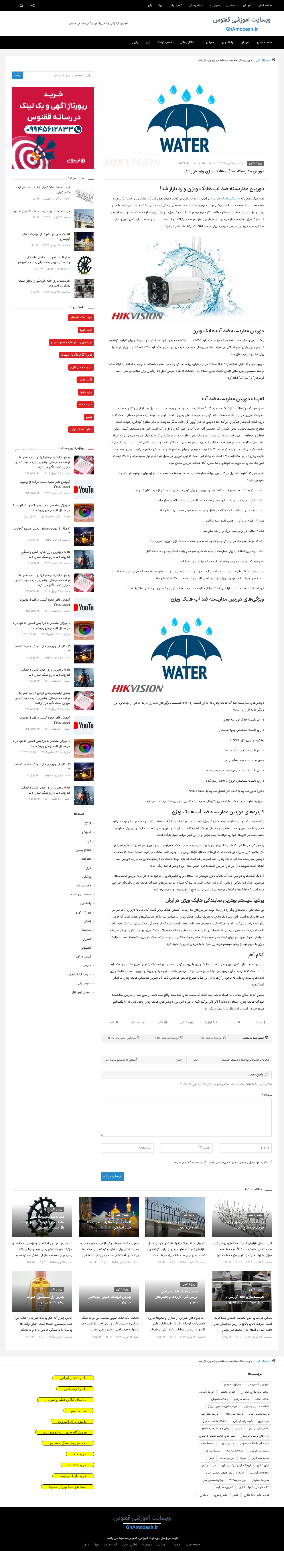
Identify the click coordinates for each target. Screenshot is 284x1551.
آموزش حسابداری (232, 1384)
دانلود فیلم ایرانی (73, 1378)
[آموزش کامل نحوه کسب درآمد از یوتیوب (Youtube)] (84, 489)
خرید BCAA (77, 1465)
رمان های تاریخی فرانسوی (215, 1428)
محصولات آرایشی (259, 1473)
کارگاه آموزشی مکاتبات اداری (254, 1487)
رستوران (239, 1428)
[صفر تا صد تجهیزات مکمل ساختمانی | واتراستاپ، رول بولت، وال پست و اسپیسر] (84, 265)
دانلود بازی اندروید (72, 1421)
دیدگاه (266, 1095)
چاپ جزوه (86, 330)
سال (17, 449)
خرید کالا (80, 1454)
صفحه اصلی (265, 5)
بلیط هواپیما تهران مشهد (68, 1487)
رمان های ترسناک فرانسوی (255, 1436)
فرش (211, 1458)
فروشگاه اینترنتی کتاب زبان (236, 1465)
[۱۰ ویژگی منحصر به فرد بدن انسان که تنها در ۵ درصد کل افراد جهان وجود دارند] (84, 513)
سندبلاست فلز (213, 1451)
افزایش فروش (206, 1392)
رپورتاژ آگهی (262, 60)
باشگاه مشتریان (219, 1399)
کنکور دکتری (220, 1495)
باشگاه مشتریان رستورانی (256, 1406)
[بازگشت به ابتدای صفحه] (11, 1539)
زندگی (87, 921)
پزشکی (86, 877)
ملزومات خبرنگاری (81, 367)
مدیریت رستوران (260, 1480)
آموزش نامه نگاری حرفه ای (255, 1392)
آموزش (247, 5)
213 (88, 823)
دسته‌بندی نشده (80, 894)
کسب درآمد (175, 5)
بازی (149, 5)
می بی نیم (79, 1410)
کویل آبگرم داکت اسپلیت (76, 355)
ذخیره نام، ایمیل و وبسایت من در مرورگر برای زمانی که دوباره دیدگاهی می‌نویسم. (220, 1162)
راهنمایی (231, 5)
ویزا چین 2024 (237, 1480)
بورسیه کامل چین (209, 1414)
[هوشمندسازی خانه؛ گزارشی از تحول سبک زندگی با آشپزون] (84, 288)
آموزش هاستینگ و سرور (68, 1443)
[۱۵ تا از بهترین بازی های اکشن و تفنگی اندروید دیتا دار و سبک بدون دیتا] (84, 559)
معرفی (216, 5)
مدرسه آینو (85, 404)
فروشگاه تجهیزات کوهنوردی (65, 1432)
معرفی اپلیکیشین (80, 974)
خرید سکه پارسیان (81, 317)
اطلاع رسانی (196, 5)
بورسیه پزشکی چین (259, 1414)
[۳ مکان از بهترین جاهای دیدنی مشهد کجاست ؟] (84, 536)
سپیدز (243, 1458)
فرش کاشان (263, 1465)
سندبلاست (207, 1443)
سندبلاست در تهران (259, 1451)
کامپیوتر (86, 948)
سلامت (86, 930)
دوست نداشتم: (167, 1038)
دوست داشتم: (210, 1038)
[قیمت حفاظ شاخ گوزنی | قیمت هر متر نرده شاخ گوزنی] (84, 195)
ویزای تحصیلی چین (212, 1480)
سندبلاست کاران (260, 1458)
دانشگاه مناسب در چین (214, 1421)
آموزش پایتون (227, 1392)
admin (197, 163)
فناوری (86, 939)
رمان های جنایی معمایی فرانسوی (217, 1436)
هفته (32, 449)
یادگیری (204, 1495)
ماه (24, 449)
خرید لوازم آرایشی (242, 1421)
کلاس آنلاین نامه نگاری (256, 1495)
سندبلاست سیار (234, 1451)
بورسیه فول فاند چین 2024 (222, 1406)
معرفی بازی (83, 983)
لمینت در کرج (209, 1465)
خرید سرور (263, 1421)
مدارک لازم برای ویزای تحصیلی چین (225, 1473)
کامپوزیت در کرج (224, 1487)
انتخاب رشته (262, 1399)
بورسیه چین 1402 (233, 1414)
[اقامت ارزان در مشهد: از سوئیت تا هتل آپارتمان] (84, 241)
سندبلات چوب (227, 1443)
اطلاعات (86, 859)
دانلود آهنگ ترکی (81, 429)
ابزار (160, 5)
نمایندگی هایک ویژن (227, 198)
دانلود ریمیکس (75, 1389)
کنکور (235, 1495)
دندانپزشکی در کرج (259, 1428)
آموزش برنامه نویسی (258, 1384)
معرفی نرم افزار (81, 992)
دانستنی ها (84, 886)
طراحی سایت (227, 1458)
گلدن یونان (85, 379)
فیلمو (89, 417)
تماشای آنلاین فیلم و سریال (66, 1400)
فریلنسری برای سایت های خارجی (71, 342)
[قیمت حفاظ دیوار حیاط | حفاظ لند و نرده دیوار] (84, 218)
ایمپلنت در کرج (242, 1399)
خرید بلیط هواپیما (73, 1476)
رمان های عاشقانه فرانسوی (254, 1443)
